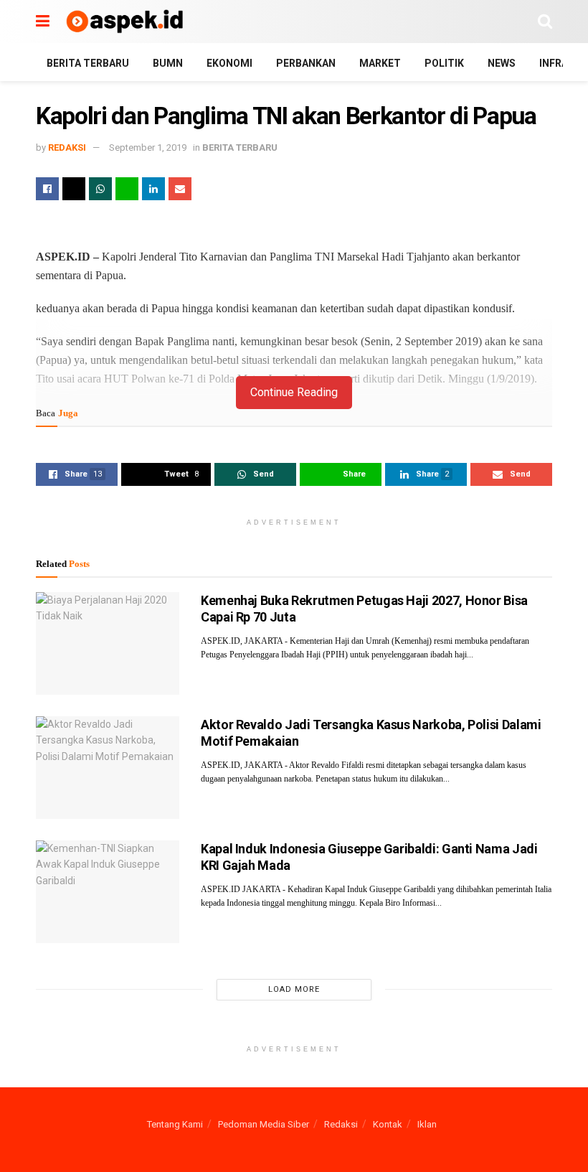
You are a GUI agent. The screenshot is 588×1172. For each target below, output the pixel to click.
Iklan (427, 1124)
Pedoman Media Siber (263, 1124)
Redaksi (341, 1124)
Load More (294, 989)
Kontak (387, 1124)
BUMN (168, 63)
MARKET (380, 63)
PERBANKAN (306, 63)
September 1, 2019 (147, 147)
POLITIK (444, 63)
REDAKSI (67, 147)
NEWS (502, 63)
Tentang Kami (175, 1124)
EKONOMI (229, 63)
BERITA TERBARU (88, 63)
